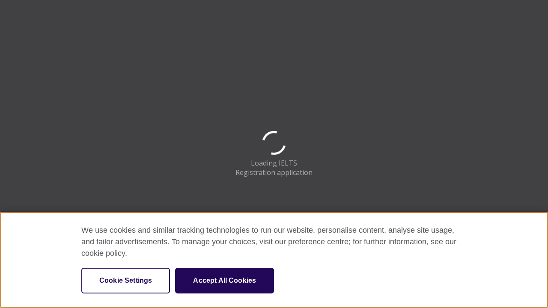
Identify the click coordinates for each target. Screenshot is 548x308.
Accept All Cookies (224, 280)
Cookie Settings (125, 280)
